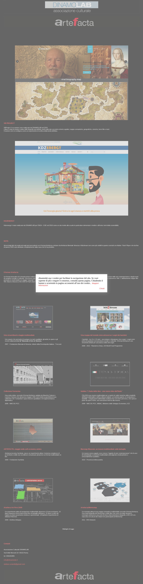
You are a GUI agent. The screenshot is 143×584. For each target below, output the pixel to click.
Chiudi (101, 288)
